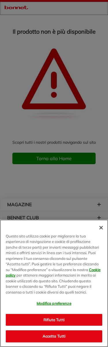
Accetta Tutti (54, 336)
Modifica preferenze (54, 303)
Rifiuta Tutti (54, 319)
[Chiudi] (101, 227)
